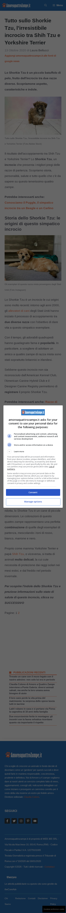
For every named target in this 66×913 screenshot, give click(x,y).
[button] (33, 451)
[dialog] (33, 456)
